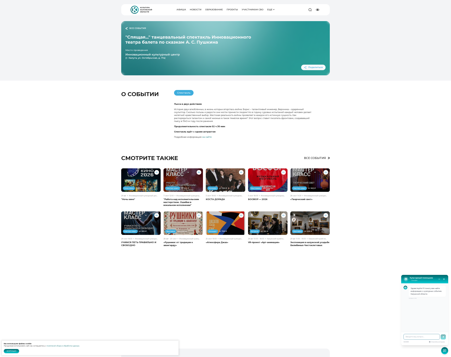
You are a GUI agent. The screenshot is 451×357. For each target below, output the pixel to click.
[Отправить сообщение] (443, 337)
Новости (195, 9)
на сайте (207, 137)
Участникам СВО (252, 9)
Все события (137, 28)
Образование (214, 9)
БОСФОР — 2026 (257, 199)
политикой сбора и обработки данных (63, 346)
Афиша (181, 9)
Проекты (232, 9)
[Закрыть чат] (444, 279)
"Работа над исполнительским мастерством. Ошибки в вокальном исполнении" (181, 202)
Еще (270, 9)
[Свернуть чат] (439, 279)
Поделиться (315, 67)
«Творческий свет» (301, 199)
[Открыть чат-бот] (444, 350)
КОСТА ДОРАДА (215, 199)
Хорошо (11, 351)
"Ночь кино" (128, 199)
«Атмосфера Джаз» (217, 242)
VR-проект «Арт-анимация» (264, 242)
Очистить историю (438, 342)
